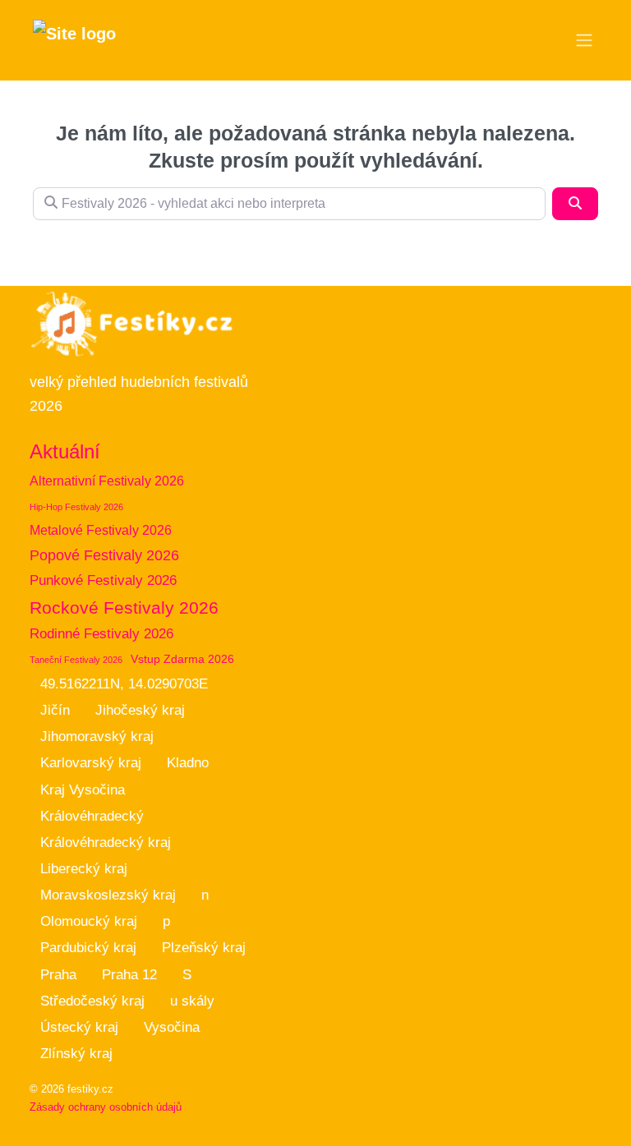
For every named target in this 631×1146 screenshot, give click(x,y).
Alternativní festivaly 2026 (107, 481)
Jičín (55, 710)
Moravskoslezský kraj (108, 895)
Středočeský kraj (92, 1001)
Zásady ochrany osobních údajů (106, 1107)
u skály (192, 1001)
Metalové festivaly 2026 (101, 530)
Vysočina (172, 1027)
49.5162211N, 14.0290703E (124, 684)
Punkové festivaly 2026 (103, 580)
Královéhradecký (92, 816)
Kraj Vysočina (82, 790)
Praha (58, 975)
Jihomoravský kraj (97, 736)
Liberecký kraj (83, 869)
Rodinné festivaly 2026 (101, 634)
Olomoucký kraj (88, 921)
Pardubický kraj (88, 947)
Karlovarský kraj (90, 763)
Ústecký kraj (79, 1027)
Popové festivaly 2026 (104, 555)
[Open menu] (584, 40)
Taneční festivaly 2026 (76, 660)
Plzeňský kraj (204, 947)
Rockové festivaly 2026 (124, 607)
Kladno (188, 763)
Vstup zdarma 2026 (182, 659)
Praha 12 (129, 975)
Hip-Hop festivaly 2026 (76, 507)
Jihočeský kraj (140, 710)
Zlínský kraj (76, 1053)
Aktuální (65, 451)
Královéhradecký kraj (105, 842)
